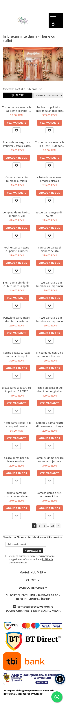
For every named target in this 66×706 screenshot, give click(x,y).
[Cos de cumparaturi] (53, 24)
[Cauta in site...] (53, 31)
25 (52, 525)
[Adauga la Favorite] (16, 130)
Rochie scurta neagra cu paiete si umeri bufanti (16, 249)
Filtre (19, 95)
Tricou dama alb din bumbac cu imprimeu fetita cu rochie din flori (49, 284)
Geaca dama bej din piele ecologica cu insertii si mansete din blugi (16, 459)
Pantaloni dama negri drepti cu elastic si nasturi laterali (16, 319)
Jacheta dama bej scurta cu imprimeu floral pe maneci (16, 494)
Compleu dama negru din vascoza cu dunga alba (49, 424)
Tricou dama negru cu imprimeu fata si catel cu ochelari (16, 144)
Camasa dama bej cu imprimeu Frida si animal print (49, 494)
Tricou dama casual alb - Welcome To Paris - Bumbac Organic (16, 109)
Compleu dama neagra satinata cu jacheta (50, 459)
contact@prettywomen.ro (35, 606)
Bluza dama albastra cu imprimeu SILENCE (16, 389)
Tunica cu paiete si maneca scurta (49, 249)
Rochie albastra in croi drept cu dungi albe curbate (49, 389)
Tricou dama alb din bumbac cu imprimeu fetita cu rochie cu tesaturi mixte (49, 319)
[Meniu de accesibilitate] (60, 679)
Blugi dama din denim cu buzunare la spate (16, 284)
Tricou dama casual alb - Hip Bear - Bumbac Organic (49, 144)
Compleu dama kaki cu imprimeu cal (16, 214)
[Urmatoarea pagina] (58, 525)
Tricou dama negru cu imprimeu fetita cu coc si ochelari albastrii (49, 354)
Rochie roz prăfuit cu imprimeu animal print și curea (50, 109)
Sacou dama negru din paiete (49, 214)
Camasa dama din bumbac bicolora (17, 179)
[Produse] (53, 17)
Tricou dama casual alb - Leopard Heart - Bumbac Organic (16, 424)
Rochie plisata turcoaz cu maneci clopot (16, 354)
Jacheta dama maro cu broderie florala (49, 179)
